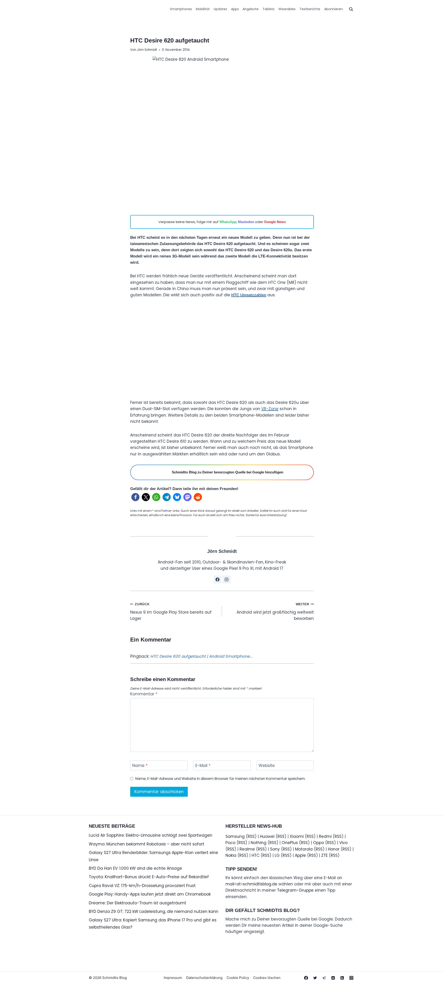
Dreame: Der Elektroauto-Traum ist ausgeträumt (137, 903)
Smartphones (181, 9)
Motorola (304, 849)
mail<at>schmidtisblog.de (251, 884)
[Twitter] (315, 978)
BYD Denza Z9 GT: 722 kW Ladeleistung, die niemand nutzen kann (153, 911)
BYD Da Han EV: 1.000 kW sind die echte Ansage (135, 868)
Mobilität (203, 9)
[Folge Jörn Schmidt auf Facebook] (218, 579)
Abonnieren (333, 9)
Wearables (287, 9)
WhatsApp (227, 222)
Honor (333, 849)
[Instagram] (351, 978)
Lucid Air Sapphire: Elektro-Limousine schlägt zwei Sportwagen (150, 835)
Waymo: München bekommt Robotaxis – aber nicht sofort (146, 844)
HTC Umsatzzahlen (248, 295)
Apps (235, 9)
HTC (255, 855)
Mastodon (246, 222)
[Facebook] (306, 978)
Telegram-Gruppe (295, 890)
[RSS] (342, 978)
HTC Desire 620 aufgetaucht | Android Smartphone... (201, 656)
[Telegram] (324, 978)
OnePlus (290, 842)
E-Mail (202, 765)
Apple (300, 855)
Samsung (235, 836)
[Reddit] (333, 978)
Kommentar (143, 694)
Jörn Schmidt (147, 50)
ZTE (324, 855)
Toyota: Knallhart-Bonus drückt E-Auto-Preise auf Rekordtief (149, 877)
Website (267, 765)
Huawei (267, 836)
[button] (135, 497)
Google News (275, 222)
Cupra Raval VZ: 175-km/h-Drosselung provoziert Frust (142, 885)
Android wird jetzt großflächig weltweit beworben (275, 612)
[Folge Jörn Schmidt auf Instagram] (227, 579)
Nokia (230, 855)
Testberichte (309, 9)
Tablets (268, 9)
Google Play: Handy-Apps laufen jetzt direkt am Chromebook (150, 894)
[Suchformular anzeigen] (351, 9)
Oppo (318, 842)
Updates (220, 9)
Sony (275, 849)
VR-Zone (269, 409)
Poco (230, 842)
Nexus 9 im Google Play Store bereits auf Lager (171, 612)
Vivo (343, 842)
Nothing (258, 842)
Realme (247, 849)
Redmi (325, 836)
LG (277, 855)
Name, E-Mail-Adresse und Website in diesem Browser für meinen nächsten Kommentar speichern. (220, 778)
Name (140, 765)
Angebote (251, 9)
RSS (251, 836)
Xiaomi (297, 836)
